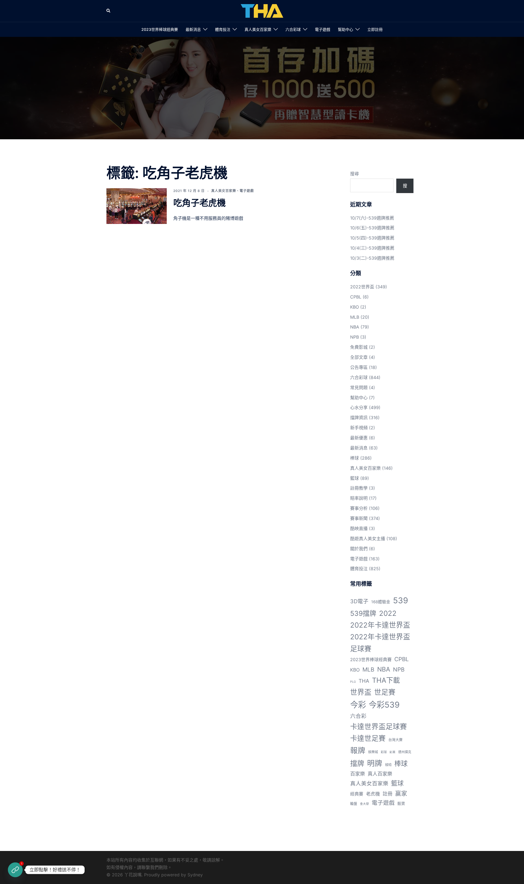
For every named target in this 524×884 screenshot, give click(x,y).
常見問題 (359, 387)
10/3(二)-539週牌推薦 (372, 258)
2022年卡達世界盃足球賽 (380, 642)
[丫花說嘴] (262, 10)
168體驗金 (380, 601)
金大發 (364, 804)
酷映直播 (359, 528)
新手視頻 (359, 427)
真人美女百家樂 (258, 29)
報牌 (357, 750)
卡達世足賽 (368, 738)
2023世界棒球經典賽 (159, 29)
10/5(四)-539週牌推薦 (372, 238)
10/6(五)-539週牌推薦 (372, 227)
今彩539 (384, 704)
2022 (388, 613)
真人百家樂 (380, 774)
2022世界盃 (362, 286)
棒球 (354, 458)
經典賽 (356, 794)
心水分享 (359, 407)
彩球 (384, 752)
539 (400, 600)
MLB (354, 317)
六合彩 (358, 716)
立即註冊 (375, 29)
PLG (353, 682)
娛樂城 (373, 752)
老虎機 (373, 794)
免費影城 (359, 347)
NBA (354, 327)
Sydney (195, 874)
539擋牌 (363, 613)
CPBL (355, 297)
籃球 (354, 478)
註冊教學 (359, 488)
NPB (354, 337)
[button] (108, 11)
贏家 (401, 793)
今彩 (358, 704)
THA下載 (386, 680)
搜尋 (354, 173)
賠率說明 (359, 498)
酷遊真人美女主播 (367, 538)
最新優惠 (359, 437)
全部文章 (359, 357)
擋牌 (357, 763)
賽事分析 (359, 508)
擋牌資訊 (359, 417)
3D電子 (359, 601)
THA (364, 681)
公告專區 (359, 367)
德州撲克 (404, 752)
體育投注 (222, 29)
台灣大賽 (395, 739)
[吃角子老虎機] (136, 206)
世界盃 (360, 692)
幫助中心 (345, 29)
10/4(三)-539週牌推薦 (372, 248)
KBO (354, 307)
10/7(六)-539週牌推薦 (372, 218)
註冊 (387, 794)
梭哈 (388, 765)
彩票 (392, 752)
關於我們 (359, 548)
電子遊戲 (322, 29)
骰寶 (401, 803)
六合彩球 (293, 29)
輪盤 (353, 804)
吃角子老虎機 (199, 202)
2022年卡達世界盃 (380, 625)
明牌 (374, 763)
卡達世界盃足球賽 (378, 726)
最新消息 (193, 29)
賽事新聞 (359, 518)
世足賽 (384, 692)
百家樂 (357, 774)
